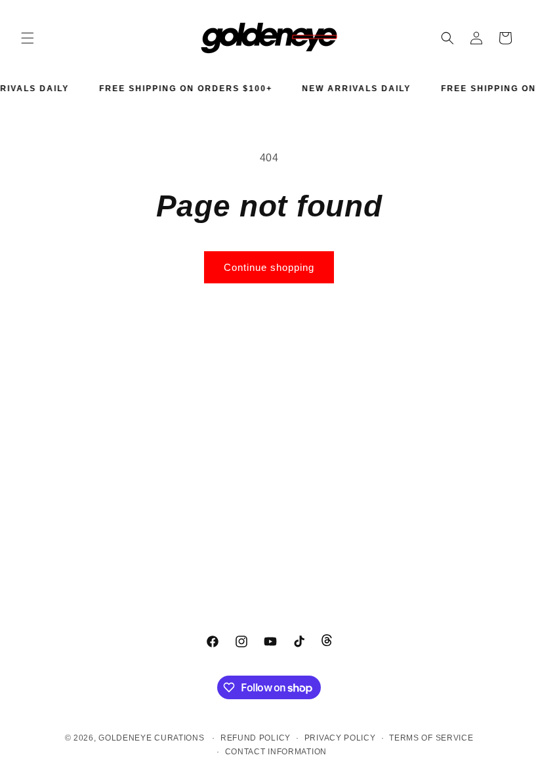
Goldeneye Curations (151, 738)
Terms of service (431, 738)
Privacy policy (340, 738)
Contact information (276, 751)
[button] (27, 38)
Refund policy (255, 738)
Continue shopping (269, 267)
